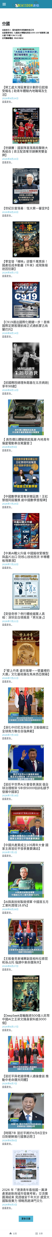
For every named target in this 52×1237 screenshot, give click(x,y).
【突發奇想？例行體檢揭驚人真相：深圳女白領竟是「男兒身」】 (24, 615)
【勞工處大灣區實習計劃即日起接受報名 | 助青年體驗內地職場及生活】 (25, 91)
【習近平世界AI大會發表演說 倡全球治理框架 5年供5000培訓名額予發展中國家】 (25, 788)
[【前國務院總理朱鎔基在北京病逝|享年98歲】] (26, 360)
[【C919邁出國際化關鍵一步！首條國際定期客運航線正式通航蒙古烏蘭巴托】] (26, 300)
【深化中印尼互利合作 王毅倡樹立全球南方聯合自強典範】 (25, 729)
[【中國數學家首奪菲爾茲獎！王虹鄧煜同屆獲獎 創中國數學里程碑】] (26, 474)
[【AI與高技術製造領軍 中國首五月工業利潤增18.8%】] (26, 880)
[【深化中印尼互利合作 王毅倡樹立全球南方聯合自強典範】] (26, 705)
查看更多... (7, 101)
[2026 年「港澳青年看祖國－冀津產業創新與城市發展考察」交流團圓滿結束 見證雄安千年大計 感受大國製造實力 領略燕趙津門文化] (26, 1168)
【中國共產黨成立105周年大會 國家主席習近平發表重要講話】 (25, 847)
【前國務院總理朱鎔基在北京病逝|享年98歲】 (25, 384)
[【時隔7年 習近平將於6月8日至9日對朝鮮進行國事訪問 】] (26, 1111)
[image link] (26, 4)
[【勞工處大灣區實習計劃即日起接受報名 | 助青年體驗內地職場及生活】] (26, 65)
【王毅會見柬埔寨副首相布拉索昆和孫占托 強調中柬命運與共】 (25, 960)
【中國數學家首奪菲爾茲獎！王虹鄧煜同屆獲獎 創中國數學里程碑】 (25, 498)
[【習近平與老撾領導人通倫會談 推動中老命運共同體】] (26, 1054)
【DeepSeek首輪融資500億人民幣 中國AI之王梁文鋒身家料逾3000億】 (26, 1019)
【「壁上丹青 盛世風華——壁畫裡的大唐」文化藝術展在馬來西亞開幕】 (26, 672)
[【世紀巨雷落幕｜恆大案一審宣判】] (26, 186)
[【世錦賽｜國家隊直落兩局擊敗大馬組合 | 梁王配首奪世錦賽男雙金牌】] (26, 126)
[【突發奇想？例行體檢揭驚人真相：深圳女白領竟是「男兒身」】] (26, 592)
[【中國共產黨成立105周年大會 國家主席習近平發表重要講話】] (26, 823)
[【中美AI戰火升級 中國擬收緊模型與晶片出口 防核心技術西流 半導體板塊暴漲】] (26, 531)
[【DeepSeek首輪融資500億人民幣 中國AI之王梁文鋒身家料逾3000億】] (26, 993)
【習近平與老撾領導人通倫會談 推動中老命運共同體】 (25, 1078)
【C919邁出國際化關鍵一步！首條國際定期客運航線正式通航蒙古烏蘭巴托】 (26, 325)
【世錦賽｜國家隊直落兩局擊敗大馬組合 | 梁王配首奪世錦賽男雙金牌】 (25, 151)
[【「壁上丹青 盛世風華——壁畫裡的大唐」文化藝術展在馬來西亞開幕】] (26, 649)
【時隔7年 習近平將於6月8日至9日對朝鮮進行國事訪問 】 (24, 1135)
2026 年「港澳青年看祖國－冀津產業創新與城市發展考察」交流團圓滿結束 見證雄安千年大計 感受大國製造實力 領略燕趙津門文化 (26, 1195)
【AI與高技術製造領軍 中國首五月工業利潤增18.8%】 (25, 903)
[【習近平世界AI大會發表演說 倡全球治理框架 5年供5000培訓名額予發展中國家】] (26, 762)
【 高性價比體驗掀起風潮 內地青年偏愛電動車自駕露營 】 (26, 441)
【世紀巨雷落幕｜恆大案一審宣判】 (26, 208)
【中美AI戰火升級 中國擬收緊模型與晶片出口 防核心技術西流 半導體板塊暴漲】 (26, 557)
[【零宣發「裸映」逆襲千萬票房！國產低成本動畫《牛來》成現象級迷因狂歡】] (26, 239)
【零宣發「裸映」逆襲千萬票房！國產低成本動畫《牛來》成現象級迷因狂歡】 (25, 265)
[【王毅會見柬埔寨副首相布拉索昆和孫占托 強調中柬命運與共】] (26, 937)
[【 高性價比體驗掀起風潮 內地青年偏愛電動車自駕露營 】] (26, 417)
